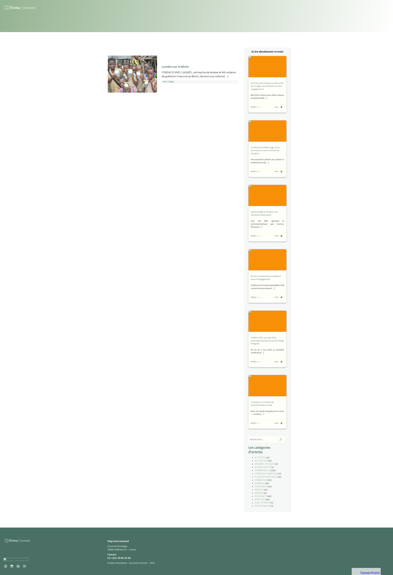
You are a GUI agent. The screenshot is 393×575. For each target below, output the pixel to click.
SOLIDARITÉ (261, 496)
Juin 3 (259, 107)
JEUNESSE (260, 483)
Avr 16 (259, 297)
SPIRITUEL (260, 499)
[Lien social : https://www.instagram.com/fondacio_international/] (13, 566)
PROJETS (259, 489)
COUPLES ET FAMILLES (266, 473)
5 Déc (171, 81)
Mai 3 (259, 171)
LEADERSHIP (261, 486)
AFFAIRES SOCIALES (265, 464)
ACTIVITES (260, 457)
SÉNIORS (259, 493)
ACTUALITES (261, 460)
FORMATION (261, 480)
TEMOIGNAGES (262, 506)
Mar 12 (259, 362)
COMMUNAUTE (262, 470)
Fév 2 (259, 423)
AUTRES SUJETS (263, 467)
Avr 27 (259, 236)
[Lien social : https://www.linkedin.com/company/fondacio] (19, 566)
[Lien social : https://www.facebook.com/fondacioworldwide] (7, 566)
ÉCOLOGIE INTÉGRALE (266, 476)
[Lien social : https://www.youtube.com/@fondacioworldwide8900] (25, 566)
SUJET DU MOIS (262, 502)
